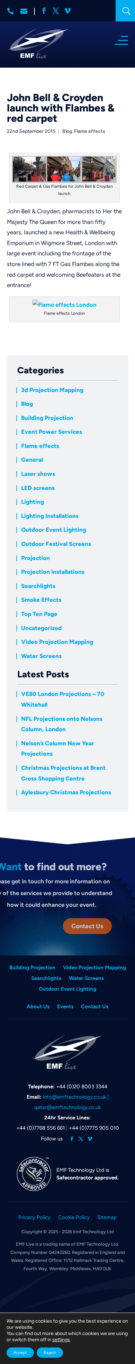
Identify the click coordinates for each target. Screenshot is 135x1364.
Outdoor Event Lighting (53, 529)
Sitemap (107, 1217)
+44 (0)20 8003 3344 (81, 1086)
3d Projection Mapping (52, 389)
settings (61, 1340)
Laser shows (38, 473)
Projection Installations (52, 571)
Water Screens (41, 655)
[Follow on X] (81, 1139)
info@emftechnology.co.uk (74, 1097)
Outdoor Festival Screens (56, 543)
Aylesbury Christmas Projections (66, 792)
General (32, 459)
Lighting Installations (50, 515)
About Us (38, 1007)
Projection (35, 558)
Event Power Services (51, 431)
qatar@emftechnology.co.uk (67, 1107)
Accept (20, 1352)
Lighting (32, 501)
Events (65, 1007)
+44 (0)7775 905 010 (94, 1128)
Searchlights (38, 585)
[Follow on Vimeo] (90, 1139)
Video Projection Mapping (57, 641)
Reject (50, 1352)
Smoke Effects (41, 599)
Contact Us (87, 926)
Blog (67, 131)
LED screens (38, 487)
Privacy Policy (34, 1217)
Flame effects (89, 131)
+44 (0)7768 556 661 (40, 1128)
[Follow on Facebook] (72, 1139)
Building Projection (47, 417)
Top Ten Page (39, 613)
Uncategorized (41, 628)
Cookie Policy (74, 1217)
